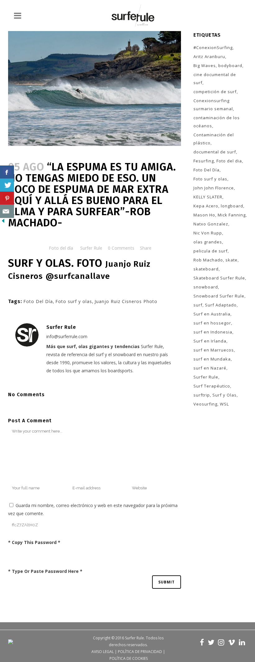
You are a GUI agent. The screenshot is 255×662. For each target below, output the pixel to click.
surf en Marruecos (213, 350)
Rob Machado (208, 260)
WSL (224, 404)
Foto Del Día (38, 301)
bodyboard (230, 65)
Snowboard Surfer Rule (218, 296)
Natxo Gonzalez (210, 224)
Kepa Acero (205, 206)
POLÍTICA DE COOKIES (128, 658)
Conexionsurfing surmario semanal (213, 104)
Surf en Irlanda (209, 341)
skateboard (206, 269)
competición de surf (215, 91)
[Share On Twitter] (7, 185)
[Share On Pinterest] (7, 198)
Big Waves (204, 65)
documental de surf (214, 152)
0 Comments (121, 248)
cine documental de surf (214, 78)
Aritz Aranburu (209, 56)
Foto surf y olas (73, 301)
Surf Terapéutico (211, 386)
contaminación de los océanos (216, 122)
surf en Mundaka (212, 359)
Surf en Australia (211, 314)
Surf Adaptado (221, 305)
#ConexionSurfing (213, 47)
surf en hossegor (212, 323)
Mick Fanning (232, 215)
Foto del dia (229, 161)
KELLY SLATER (207, 197)
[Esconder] (3, 222)
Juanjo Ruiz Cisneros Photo (126, 301)
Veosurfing (205, 404)
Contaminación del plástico (213, 139)
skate (231, 260)
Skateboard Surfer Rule (219, 278)
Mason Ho (204, 215)
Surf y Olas (224, 395)
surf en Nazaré (209, 368)
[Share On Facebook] (7, 172)
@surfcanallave (78, 276)
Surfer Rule (91, 248)
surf (197, 305)
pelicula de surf (210, 251)
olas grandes (207, 242)
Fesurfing (203, 161)
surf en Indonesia (212, 332)
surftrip (201, 395)
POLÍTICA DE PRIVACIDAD (140, 651)
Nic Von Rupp (207, 233)
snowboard (205, 287)
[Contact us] (7, 211)
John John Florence (213, 188)
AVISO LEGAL (102, 651)
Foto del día (61, 248)
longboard (232, 206)
